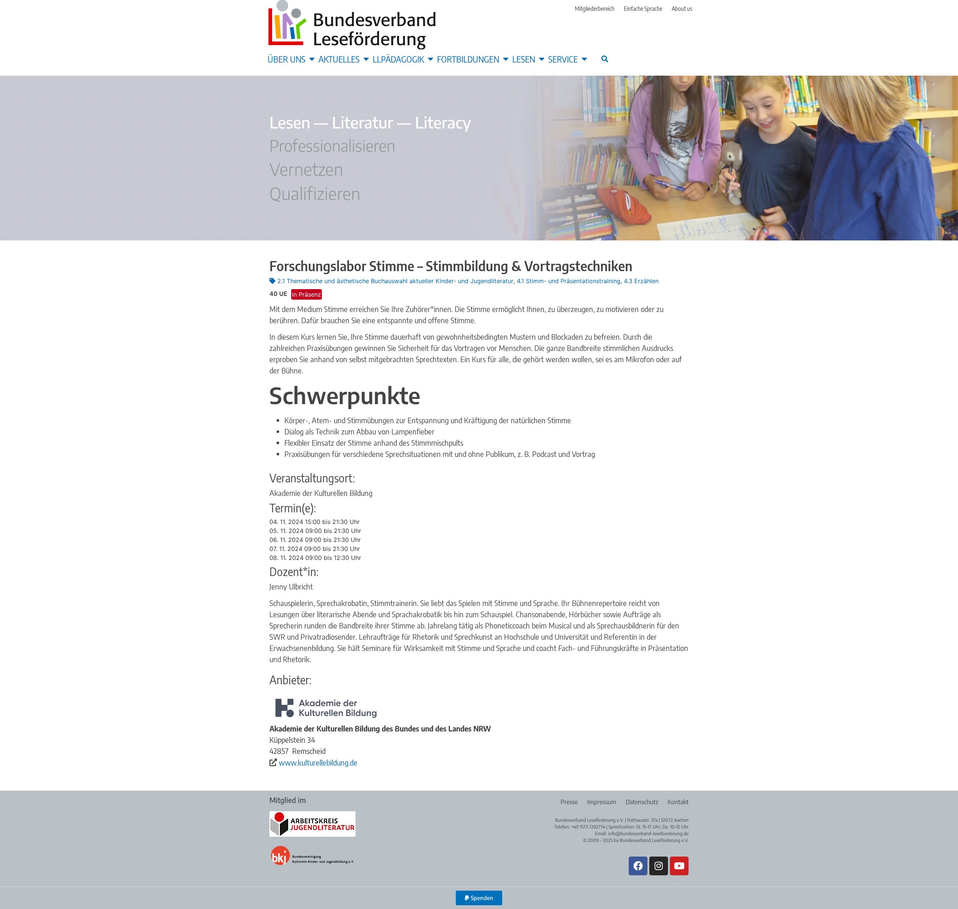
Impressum (601, 802)
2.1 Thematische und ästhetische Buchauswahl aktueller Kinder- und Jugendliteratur (395, 281)
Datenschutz (642, 802)
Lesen (523, 58)
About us (682, 8)
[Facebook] (638, 866)
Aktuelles (339, 58)
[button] (604, 58)
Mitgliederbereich (594, 8)
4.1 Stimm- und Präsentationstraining (568, 281)
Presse (569, 802)
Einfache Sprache (643, 8)
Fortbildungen (468, 58)
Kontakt (678, 802)
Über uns (286, 58)
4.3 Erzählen (641, 281)
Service (563, 58)
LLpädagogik (398, 58)
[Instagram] (658, 866)
